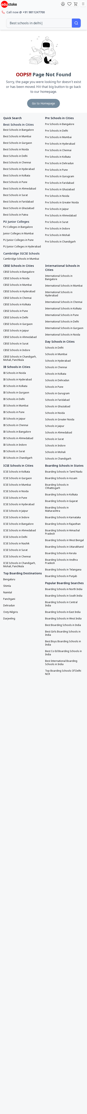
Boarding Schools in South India (63, 595)
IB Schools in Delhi (14, 399)
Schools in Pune (54, 387)
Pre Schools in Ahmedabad (60, 215)
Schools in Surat (54, 439)
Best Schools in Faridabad (18, 201)
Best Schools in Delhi (15, 156)
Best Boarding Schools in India (63, 625)
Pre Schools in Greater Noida (62, 202)
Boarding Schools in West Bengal (64, 540)
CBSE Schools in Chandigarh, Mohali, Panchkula (19, 358)
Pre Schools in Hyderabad (60, 143)
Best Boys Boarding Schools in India (63, 643)
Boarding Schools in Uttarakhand (64, 546)
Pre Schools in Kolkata (58, 156)
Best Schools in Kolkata (16, 175)
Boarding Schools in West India (63, 618)
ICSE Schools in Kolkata (16, 471)
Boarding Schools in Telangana (63, 569)
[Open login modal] (63, 4)
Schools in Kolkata (55, 373)
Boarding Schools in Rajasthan (63, 524)
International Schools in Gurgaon (64, 328)
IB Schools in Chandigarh (17, 458)
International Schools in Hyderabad (58, 294)
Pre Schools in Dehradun (59, 163)
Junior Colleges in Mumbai (18, 233)
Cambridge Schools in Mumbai (21, 258)
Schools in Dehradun (57, 380)
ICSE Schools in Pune (15, 497)
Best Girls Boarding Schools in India (63, 633)
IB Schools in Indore (15, 444)
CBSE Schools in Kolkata (17, 304)
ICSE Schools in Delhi (15, 537)
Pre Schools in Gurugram (59, 176)
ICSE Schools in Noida (16, 491)
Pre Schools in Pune (56, 170)
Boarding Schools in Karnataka (63, 517)
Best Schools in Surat (15, 195)
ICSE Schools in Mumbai (17, 484)
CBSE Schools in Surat (15, 343)
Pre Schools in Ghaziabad (60, 189)
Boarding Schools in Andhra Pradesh (61, 561)
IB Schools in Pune (13, 412)
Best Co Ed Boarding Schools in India (63, 653)
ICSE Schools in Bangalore (18, 524)
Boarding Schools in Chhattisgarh (57, 486)
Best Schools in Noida (16, 149)
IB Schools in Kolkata (15, 386)
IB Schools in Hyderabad (17, 379)
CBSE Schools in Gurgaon (18, 324)
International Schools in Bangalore (58, 277)
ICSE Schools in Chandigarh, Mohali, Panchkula (19, 564)
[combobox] (39, 23)
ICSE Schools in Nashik (16, 543)
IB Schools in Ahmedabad (18, 438)
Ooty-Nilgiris (10, 612)
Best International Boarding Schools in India (61, 662)
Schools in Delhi (54, 347)
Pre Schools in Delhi (56, 130)
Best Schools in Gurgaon (17, 143)
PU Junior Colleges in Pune (18, 240)
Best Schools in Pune (15, 182)
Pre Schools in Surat (56, 222)
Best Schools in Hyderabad (19, 169)
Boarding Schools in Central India (61, 604)
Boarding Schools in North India (63, 589)
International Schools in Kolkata (63, 308)
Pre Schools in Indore (57, 228)
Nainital (7, 592)
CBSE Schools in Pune (15, 311)
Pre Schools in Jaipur (57, 209)
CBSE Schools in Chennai (17, 298)
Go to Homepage (43, 103)
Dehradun (9, 605)
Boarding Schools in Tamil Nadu (63, 471)
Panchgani (9, 599)
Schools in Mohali (55, 452)
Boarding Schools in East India (63, 612)
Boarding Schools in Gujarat (61, 501)
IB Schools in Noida (14, 373)
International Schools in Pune (62, 315)
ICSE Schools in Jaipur (15, 511)
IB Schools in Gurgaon (16, 392)
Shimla (7, 586)
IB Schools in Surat (14, 451)
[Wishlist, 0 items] (69, 4)
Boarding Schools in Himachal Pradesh (62, 532)
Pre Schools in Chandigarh (60, 241)
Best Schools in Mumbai (17, 136)
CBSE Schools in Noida (16, 278)
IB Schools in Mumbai (15, 405)
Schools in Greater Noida (59, 419)
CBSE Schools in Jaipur (16, 330)
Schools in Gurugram (57, 393)
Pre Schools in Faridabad (59, 183)
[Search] (76, 23)
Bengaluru (9, 579)
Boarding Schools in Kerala (60, 553)
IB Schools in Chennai (15, 425)
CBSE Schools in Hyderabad (19, 291)
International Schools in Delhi (62, 321)
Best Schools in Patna (15, 214)
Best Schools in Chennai (17, 162)
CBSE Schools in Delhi (15, 317)
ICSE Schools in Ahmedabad (19, 530)
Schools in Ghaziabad (57, 406)
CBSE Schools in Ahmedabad (20, 337)
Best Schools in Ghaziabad (18, 208)
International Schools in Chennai (63, 302)
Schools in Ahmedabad (58, 432)
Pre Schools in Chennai (58, 150)
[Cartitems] (76, 4)
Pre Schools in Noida (57, 196)
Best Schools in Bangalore (18, 130)
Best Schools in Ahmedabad (19, 188)
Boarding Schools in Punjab (61, 576)
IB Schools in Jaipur (14, 418)
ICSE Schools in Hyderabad (18, 504)
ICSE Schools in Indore (16, 517)
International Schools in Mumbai (64, 285)
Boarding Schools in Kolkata (61, 494)
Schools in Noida (55, 413)
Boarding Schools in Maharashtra (57, 509)
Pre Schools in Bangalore (59, 124)
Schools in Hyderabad (58, 360)
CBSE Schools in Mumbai (17, 285)
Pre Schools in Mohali (57, 235)
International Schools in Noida (62, 334)
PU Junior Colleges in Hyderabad (22, 246)
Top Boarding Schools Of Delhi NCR (63, 672)
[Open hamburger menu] (83, 4)
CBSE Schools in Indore (16, 350)
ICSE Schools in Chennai (17, 556)
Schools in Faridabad (57, 400)
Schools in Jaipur (54, 426)
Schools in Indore (55, 445)
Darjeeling (9, 618)
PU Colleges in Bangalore (18, 227)
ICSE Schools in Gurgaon (17, 478)
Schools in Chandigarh (58, 458)
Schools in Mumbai (56, 354)
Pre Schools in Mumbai (58, 137)
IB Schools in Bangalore (17, 431)
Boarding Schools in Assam (61, 478)
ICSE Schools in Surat (15, 550)
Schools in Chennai (56, 367)
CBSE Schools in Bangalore (18, 272)
